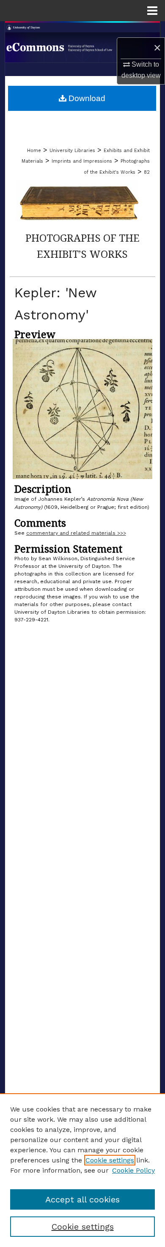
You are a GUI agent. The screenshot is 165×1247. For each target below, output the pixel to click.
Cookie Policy (133, 1170)
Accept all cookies (82, 1199)
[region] (82, 1170)
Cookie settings (109, 1160)
